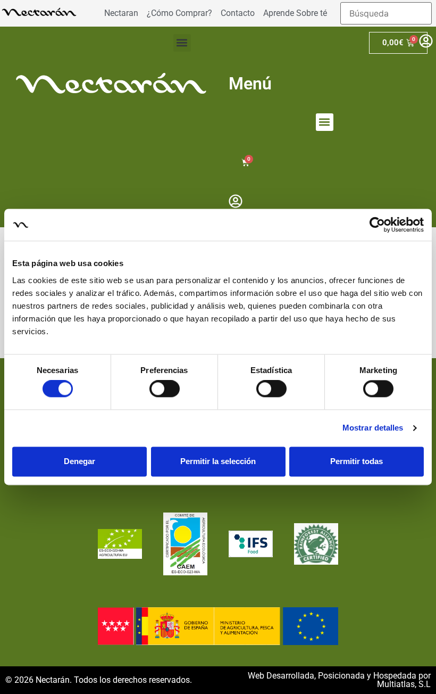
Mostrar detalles (373, 428)
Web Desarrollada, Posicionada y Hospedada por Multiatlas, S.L (339, 680)
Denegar (79, 461)
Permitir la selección (218, 461)
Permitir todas (356, 461)
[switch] (164, 389)
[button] (182, 43)
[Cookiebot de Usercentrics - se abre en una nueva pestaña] (377, 225)
